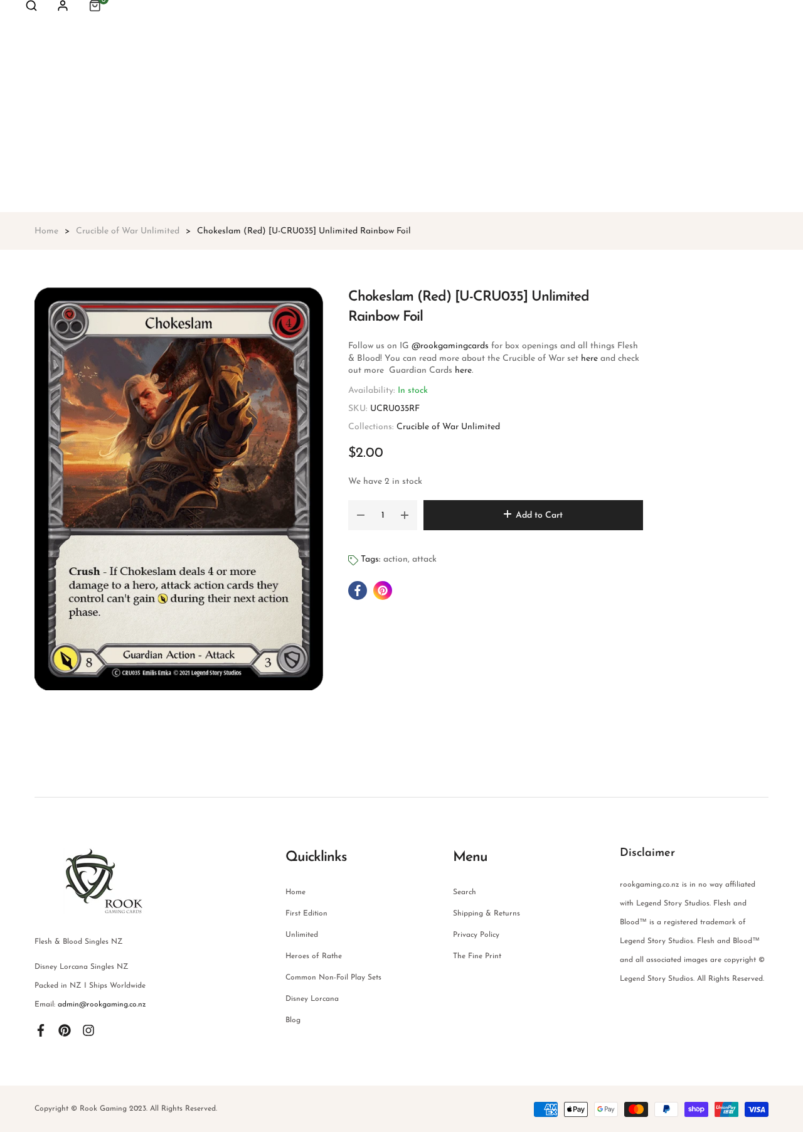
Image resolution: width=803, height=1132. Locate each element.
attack (424, 559)
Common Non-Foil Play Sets (333, 977)
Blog (292, 1020)
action (395, 559)
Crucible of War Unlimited (448, 427)
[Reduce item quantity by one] (360, 515)
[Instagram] (88, 1029)
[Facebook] (41, 1029)
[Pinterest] (64, 1029)
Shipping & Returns (486, 913)
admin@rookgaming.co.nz (102, 1004)
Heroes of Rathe (313, 956)
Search (464, 892)
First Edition (306, 913)
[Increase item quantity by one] (404, 515)
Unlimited (301, 935)
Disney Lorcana (312, 999)
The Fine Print (477, 956)
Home (295, 892)
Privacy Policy (476, 935)
